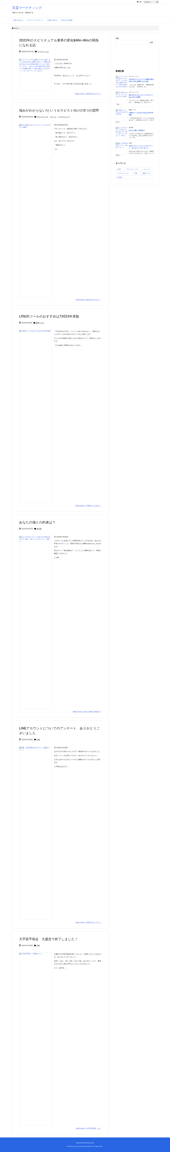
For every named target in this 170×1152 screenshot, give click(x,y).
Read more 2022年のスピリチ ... (88, 94)
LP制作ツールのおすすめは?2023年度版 (49, 316)
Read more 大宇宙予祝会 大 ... (88, 1128)
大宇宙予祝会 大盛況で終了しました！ (48, 939)
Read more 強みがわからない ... (88, 300)
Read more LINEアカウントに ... (88, 922)
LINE (38, 739)
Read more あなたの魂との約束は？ (87, 711)
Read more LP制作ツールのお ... (88, 505)
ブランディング (42, 117)
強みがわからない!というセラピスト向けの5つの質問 (59, 110)
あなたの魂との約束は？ (37, 522)
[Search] (157, 2)
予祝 (38, 945)
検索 (117, 38)
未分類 (39, 529)
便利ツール (40, 323)
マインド (53, 117)
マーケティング (43, 51)
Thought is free (97, 1146)
